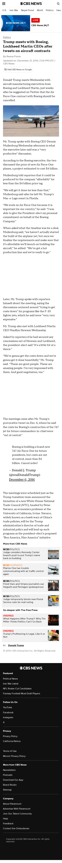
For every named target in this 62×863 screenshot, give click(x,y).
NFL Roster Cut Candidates (17, 688)
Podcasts (7, 775)
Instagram (8, 717)
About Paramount (12, 804)
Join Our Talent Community (17, 813)
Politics (49, 10)
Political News (10, 679)
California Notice (12, 741)
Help (5, 818)
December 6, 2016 (22, 478)
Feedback (8, 823)
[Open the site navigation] (11, 3)
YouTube (7, 707)
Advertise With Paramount (16, 809)
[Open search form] (58, 3)
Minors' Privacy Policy (14, 756)
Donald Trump (16, 645)
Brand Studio (10, 785)
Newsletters (9, 770)
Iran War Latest (10, 683)
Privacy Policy (10, 736)
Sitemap (7, 790)
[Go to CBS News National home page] (31, 3)
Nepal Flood (27, 10)
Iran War (14, 10)
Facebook (8, 712)
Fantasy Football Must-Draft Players (21, 693)
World (40, 10)
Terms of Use (10, 751)
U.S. (4, 10)
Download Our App (13, 780)
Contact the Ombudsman (16, 828)
